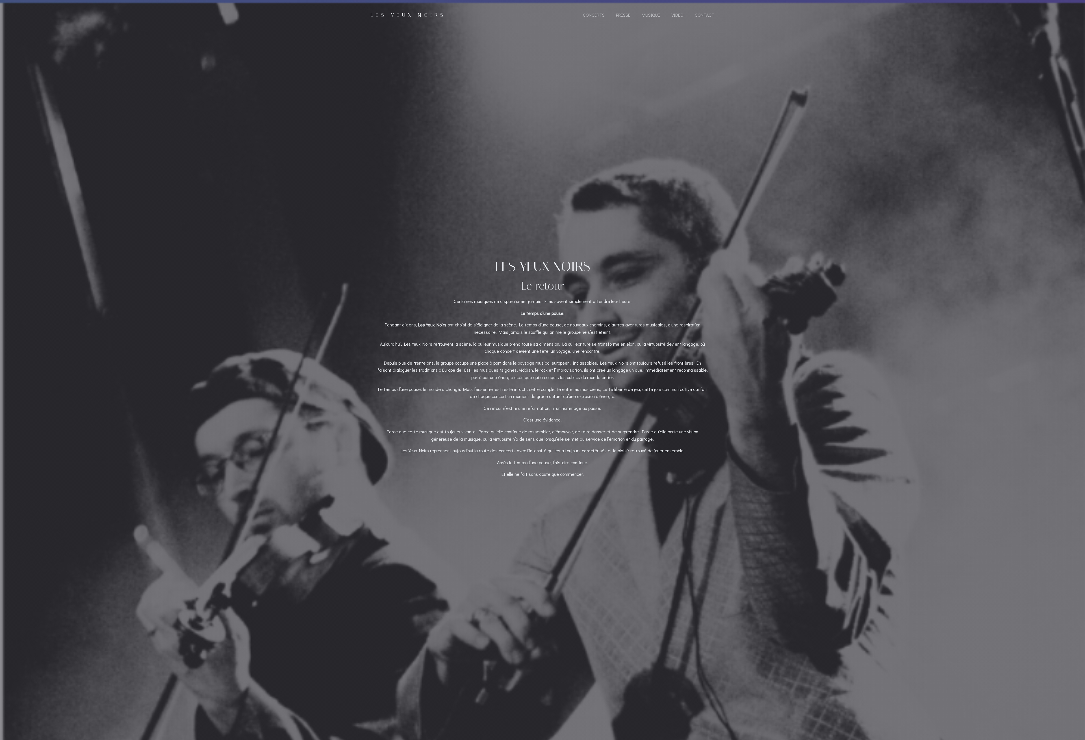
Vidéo (677, 15)
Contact (704, 15)
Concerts (594, 15)
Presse (623, 15)
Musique (651, 15)
